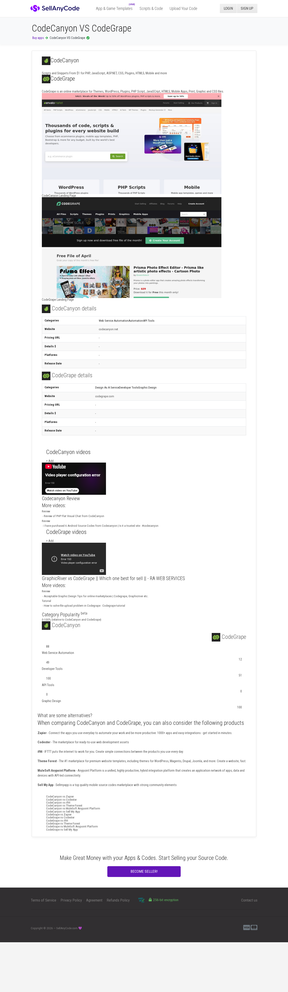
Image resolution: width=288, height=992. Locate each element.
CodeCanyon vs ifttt (58, 802)
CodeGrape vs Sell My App (62, 829)
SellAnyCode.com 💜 (69, 928)
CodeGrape (233, 636)
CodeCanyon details (73, 308)
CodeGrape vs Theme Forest (63, 823)
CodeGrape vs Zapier (59, 814)
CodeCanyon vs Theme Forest (64, 805)
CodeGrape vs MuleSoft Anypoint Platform (72, 826)
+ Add (50, 461)
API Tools (48, 685)
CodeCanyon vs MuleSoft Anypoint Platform (73, 808)
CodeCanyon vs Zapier (60, 796)
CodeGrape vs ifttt (57, 820)
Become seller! (144, 871)
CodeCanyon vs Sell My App (63, 811)
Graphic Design (51, 701)
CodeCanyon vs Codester (61, 799)
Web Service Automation (58, 653)
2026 (50, 928)
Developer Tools (52, 669)
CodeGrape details (71, 375)
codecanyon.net (109, 329)
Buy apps (38, 38)
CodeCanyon (65, 625)
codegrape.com (105, 396)
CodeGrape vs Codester (60, 817)
